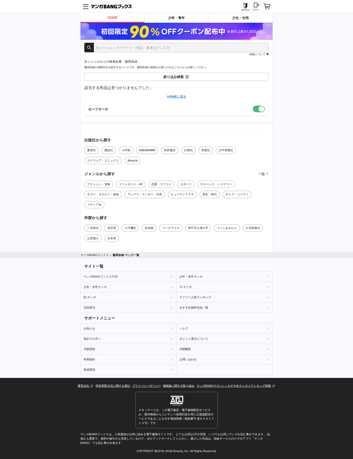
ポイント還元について (193, 338)
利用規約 (89, 359)
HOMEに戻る (176, 96)
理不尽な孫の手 (198, 228)
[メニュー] (85, 6)
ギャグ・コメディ (237, 194)
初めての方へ (92, 338)
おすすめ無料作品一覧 (193, 307)
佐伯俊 (149, 228)
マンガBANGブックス (94, 255)
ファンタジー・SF (131, 184)
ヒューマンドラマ (182, 194)
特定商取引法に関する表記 (113, 385)
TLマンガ (185, 287)
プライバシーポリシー (146, 385)
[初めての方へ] (245, 6)
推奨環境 (89, 369)
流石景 (111, 228)
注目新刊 (89, 307)
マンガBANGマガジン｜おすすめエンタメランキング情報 (234, 385)
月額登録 (89, 349)
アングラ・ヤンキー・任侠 (145, 194)
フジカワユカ (170, 228)
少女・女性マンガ (95, 287)
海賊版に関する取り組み (179, 385)
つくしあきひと (227, 228)
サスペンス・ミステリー (216, 184)
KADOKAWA (147, 150)
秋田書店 (170, 150)
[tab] (112, 18)
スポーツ (186, 184)
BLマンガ (90, 297)
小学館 (126, 150)
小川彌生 (130, 228)
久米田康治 (253, 228)
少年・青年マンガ (190, 276)
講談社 (108, 150)
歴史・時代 (209, 194)
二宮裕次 (93, 228)
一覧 (261, 174)
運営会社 (84, 385)
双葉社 (205, 150)
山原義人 (93, 238)
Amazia (133, 160)
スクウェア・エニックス (103, 160)
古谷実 (111, 238)
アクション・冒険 (98, 184)
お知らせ (89, 328)
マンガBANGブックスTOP (101, 276)
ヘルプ (183, 328)
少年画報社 (226, 150)
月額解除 (185, 349)
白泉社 (188, 150)
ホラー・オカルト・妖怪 (103, 194)
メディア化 (94, 204)
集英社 (91, 150)
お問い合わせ (188, 359)
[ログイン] (256, 6)
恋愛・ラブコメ (161, 184)
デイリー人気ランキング (195, 297)
